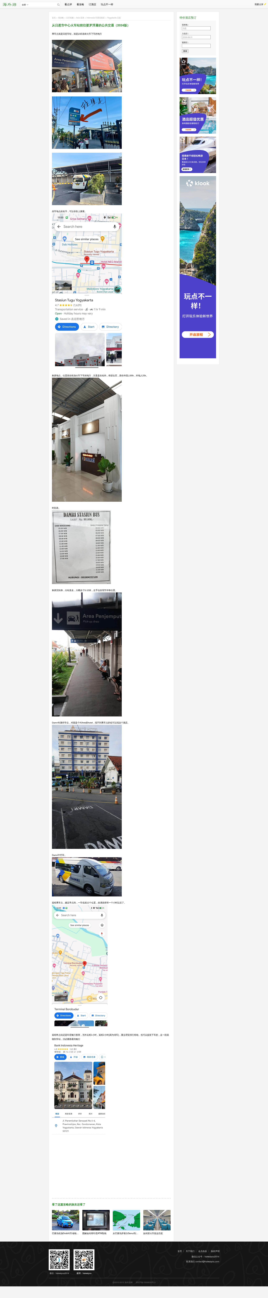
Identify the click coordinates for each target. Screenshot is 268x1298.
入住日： (185, 33)
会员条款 (202, 1251)
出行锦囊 (70, 17)
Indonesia (96, 17)
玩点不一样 (107, 4)
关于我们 (190, 1251)
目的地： (185, 24)
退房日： (185, 42)
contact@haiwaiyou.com (207, 1261)
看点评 (68, 4)
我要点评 (259, 4)
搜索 (185, 51)
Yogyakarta (114, 17)
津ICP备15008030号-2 (146, 1282)
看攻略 (80, 4)
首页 (54, 17)
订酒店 (92, 4)
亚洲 (80, 17)
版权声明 (215, 1251)
